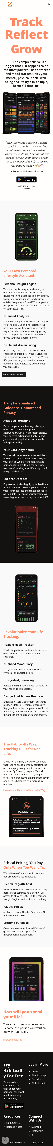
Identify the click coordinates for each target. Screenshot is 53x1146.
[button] (3, 4)
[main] (26, 35)
